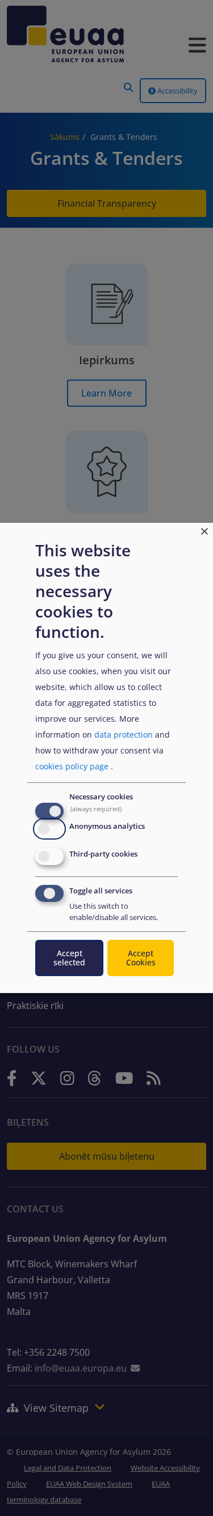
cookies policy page (71, 766)
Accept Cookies (141, 958)
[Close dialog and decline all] (204, 530)
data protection (123, 734)
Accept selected (69, 958)
